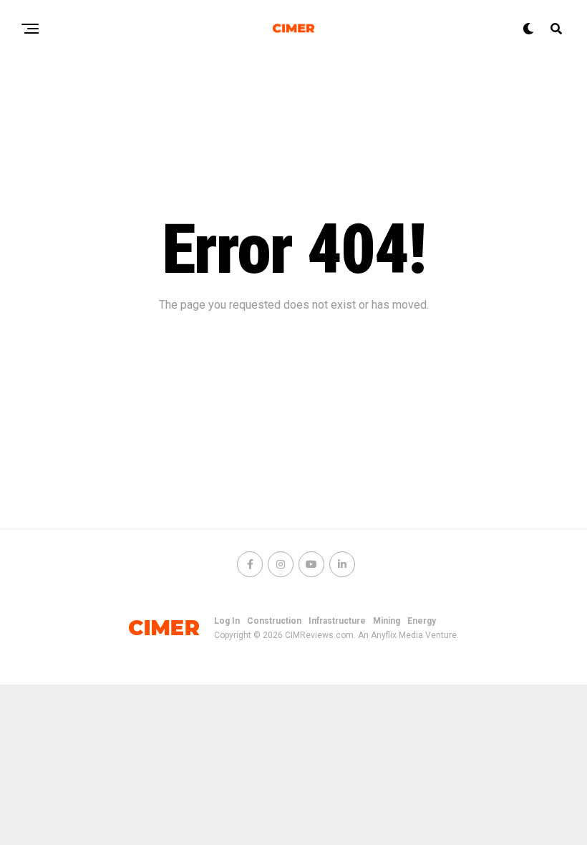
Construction (274, 621)
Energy (421, 621)
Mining (386, 621)
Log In (227, 621)
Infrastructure (337, 621)
